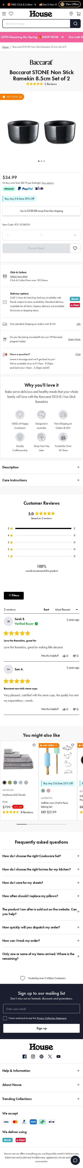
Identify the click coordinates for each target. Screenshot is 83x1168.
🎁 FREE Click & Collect (13, 4)
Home (5, 47)
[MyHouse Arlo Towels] (19, 759)
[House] (41, 14)
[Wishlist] (11, 14)
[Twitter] (50, 1056)
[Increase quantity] (64, 235)
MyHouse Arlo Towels (14, 794)
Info (78, 324)
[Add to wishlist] (34, 745)
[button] (75, 248)
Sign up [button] (41, 1028)
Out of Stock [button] (36, 248)
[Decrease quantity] (18, 235)
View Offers (70, 4)
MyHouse (8, 790)
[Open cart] (78, 14)
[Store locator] (71, 14)
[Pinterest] (41, 1056)
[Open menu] (4, 14)
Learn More (74, 339)
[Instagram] (33, 1057)
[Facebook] (24, 1057)
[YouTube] (58, 1056)
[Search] (75, 23)
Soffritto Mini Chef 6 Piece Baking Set (54, 804)
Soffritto (47, 798)
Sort (47, 609)
